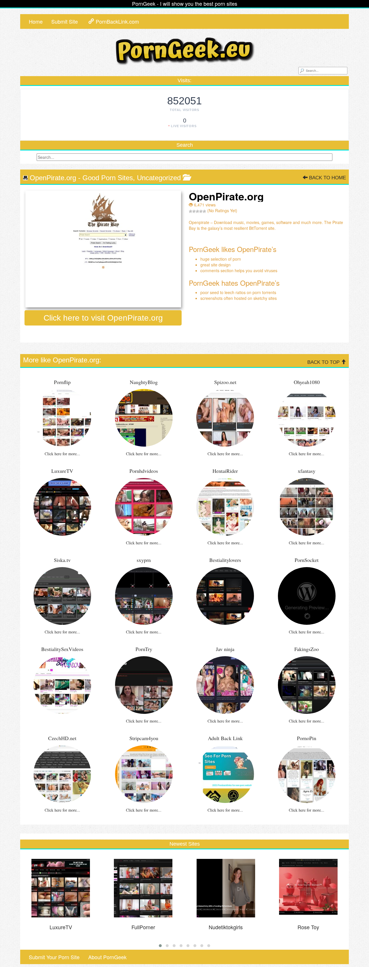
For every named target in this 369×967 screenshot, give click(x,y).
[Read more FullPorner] (143, 888)
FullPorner (143, 927)
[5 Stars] (204, 211)
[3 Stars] (197, 211)
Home (36, 21)
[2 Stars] (194, 211)
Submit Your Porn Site (54, 957)
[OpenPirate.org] (103, 249)
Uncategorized (159, 178)
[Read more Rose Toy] (308, 888)
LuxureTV (61, 927)
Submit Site (64, 21)
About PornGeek (107, 957)
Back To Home (327, 177)
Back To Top (324, 362)
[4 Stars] (201, 211)
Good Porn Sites (107, 178)
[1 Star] (190, 211)
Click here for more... (62, 453)
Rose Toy (308, 927)
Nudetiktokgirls (226, 927)
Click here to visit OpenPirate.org (103, 317)
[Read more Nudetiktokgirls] (225, 888)
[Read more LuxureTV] (60, 888)
